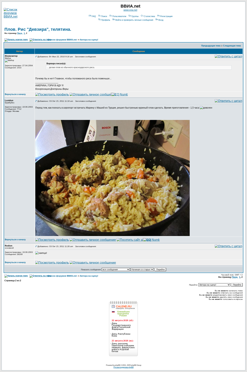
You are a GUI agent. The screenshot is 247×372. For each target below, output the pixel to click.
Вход (160, 20)
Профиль (105, 20)
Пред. (20, 33)
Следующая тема (232, 45)
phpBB (117, 365)
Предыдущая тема (210, 45)
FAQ (94, 16)
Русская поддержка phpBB (123, 367)
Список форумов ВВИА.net (62, 39)
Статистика (149, 16)
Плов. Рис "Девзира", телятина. (37, 29)
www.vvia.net (130, 10)
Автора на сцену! (89, 39)
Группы (135, 16)
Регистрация (166, 16)
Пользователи (119, 16)
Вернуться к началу (15, 94)
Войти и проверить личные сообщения (134, 20)
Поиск (104, 16)
